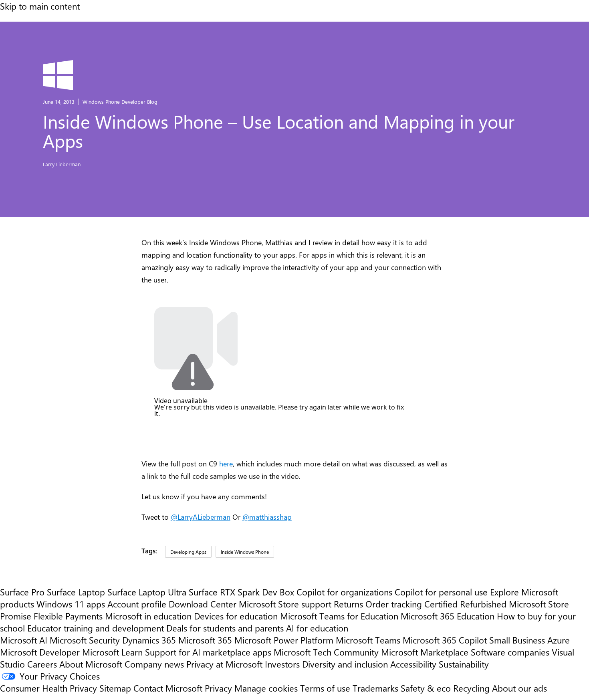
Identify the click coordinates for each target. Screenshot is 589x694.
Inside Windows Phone (245, 552)
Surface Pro (22, 592)
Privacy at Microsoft (224, 664)
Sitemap (115, 688)
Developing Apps (188, 552)
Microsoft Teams (368, 640)
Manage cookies (266, 688)
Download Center (202, 604)
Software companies (510, 652)
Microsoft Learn (112, 652)
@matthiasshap (267, 517)
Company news (154, 664)
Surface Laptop (76, 592)
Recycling (471, 688)
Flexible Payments (68, 616)
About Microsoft (90, 664)
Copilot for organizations (344, 592)
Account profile (136, 604)
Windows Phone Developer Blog (120, 101)
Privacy (219, 688)
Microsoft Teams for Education (339, 616)
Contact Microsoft (167, 688)
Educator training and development (95, 628)
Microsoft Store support (285, 604)
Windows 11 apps (70, 604)
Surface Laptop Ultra (146, 592)
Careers (42, 664)
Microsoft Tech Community (326, 652)
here (226, 463)
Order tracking (393, 604)
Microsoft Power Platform (283, 640)
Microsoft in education (148, 616)
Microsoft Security (85, 640)
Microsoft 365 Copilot (445, 640)
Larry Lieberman (62, 164)
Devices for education (236, 616)
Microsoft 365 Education (447, 616)
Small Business (517, 640)
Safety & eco (426, 688)
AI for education (317, 628)
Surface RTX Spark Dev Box (241, 592)
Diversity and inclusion (345, 664)
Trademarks (375, 688)
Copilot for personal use (441, 592)
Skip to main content (40, 6)
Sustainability (464, 664)
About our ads (519, 688)
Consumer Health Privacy (48, 688)
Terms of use (325, 688)
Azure (558, 640)
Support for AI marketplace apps (208, 652)
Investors (282, 664)
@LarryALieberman (200, 517)
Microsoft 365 (205, 640)
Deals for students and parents (225, 628)
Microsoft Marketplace (424, 652)
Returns (348, 604)
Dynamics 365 (149, 640)
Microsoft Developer (40, 652)
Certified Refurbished (465, 604)
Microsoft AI (23, 640)
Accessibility (413, 664)
